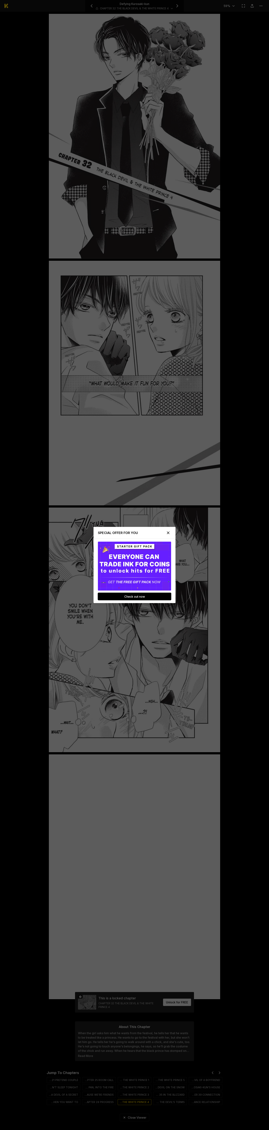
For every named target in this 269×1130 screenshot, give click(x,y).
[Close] (168, 533)
